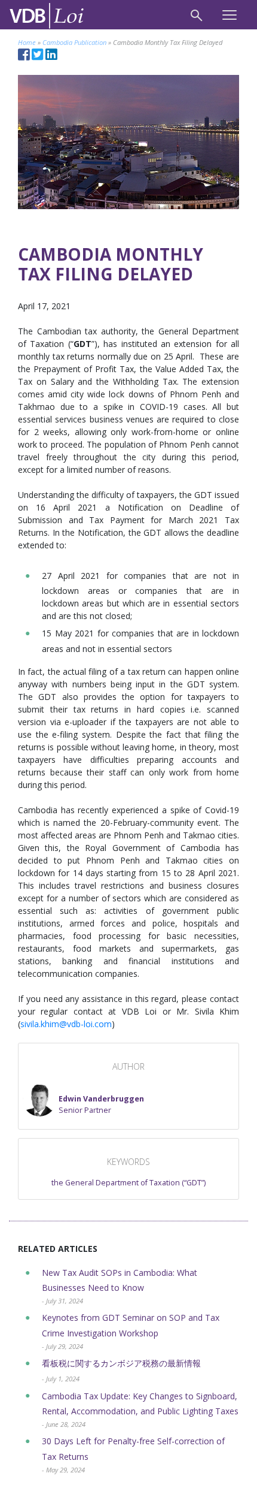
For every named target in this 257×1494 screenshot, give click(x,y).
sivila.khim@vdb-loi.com (66, 1024)
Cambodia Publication (74, 42)
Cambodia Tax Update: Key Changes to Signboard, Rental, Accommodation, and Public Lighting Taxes (140, 1409)
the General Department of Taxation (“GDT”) (128, 1183)
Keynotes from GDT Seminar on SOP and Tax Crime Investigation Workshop (130, 1331)
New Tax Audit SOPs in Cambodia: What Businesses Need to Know (119, 1286)
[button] (83, 1099)
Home (27, 42)
